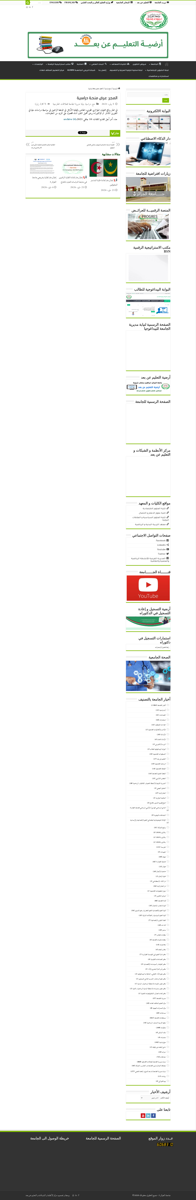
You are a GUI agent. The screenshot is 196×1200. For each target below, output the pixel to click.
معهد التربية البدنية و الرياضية (156, 1022)
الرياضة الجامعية (160, 764)
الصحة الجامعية (161, 768)
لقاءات (163, 925)
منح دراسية (108, 88)
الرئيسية (115, 88)
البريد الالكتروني (160, 744)
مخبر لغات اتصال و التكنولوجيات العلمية (153, 993)
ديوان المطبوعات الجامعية (158, 891)
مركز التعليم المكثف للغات (51, 70)
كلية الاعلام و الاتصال (159, 905)
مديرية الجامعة (161, 998)
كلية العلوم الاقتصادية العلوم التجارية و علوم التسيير (150, 910)
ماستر (164, 930)
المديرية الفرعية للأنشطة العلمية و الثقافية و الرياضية (149, 783)
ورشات (164, 1076)
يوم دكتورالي (162, 1081)
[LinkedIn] (30, 7)
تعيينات (163, 852)
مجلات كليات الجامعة (159, 939)
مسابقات (163, 1013)
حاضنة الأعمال (161, 871)
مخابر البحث (162, 949)
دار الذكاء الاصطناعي (159, 881)
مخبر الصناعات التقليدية (158, 959)
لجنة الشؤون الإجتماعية (158, 70)
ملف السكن (162, 1032)
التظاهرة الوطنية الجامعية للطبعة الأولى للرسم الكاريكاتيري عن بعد (43, 145)
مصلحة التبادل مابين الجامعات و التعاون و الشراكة (150, 1065)
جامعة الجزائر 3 (161, 861)
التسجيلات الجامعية (159, 754)
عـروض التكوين (139, 64)
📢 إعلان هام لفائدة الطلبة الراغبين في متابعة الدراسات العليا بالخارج (73, 179)
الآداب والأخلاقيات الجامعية (157, 729)
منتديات (163, 1037)
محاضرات (163, 944)
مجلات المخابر (161, 935)
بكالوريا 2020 (161, 842)
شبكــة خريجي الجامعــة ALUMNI (81, 70)
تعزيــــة (163, 847)
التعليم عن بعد (161, 759)
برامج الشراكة (162, 827)
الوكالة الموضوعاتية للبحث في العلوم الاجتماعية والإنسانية (148, 820)
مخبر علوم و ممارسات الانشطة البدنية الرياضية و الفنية (149, 988)
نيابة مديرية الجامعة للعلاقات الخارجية (68, 104)
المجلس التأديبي (161, 778)
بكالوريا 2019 (161, 837)
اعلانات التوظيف (160, 724)
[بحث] (28, 2)
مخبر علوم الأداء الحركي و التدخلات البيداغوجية (152, 974)
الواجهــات (38, 64)
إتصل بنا (102, 70)
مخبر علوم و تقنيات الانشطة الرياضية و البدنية (151, 983)
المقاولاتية (162, 793)
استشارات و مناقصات (159, 77)
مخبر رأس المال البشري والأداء (157, 969)
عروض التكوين (161, 896)
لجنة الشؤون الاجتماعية (158, 920)
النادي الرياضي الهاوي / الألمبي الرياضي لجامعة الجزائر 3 (148, 807)
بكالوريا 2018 (161, 832)
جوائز (164, 866)
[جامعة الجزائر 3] (154, 19)
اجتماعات (163, 715)
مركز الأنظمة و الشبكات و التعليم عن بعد (41, 1195)
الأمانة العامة (161, 739)
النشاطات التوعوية (160, 815)
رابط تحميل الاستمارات (162, 647)
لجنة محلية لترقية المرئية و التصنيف (125, 70)
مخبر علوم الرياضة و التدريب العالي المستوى (152, 979)
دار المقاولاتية (161, 886)
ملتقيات (163, 1027)
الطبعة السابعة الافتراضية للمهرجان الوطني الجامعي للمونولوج (101, 145)
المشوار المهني (161, 788)
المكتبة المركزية (161, 798)
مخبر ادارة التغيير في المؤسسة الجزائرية (154, 954)
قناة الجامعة (162, 900)
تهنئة (164, 857)
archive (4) (70, 119)
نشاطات (163, 1057)
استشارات (163, 720)
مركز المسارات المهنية (159, 1008)
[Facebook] (32, 7)
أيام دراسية (162, 710)
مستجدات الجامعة (160, 1018)
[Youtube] (27, 7)
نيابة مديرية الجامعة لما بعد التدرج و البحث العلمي (150, 1071)
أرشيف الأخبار (164, 1098)
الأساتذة (163, 734)
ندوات (164, 1052)
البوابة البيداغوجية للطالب (158, 749)
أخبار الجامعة (161, 705)
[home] (166, 64)
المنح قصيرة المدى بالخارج (158, 803)
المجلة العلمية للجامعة (159, 773)
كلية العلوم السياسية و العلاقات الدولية (154, 915)
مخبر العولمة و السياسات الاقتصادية (155, 964)
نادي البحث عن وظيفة (159, 1047)
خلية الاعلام (162, 876)
